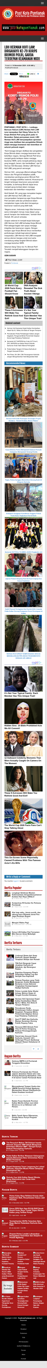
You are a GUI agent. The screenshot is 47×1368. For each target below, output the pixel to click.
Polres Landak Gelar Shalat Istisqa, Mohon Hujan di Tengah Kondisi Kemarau (26, 993)
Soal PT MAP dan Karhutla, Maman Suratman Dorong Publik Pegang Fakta (26, 1021)
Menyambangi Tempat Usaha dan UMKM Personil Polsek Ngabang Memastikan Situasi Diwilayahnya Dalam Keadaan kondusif (26, 1089)
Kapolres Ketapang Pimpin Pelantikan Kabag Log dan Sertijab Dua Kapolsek (26, 974)
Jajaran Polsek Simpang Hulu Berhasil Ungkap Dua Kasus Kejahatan (23, 580)
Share (6, 74)
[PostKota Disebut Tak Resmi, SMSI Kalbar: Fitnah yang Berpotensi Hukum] (8, 1272)
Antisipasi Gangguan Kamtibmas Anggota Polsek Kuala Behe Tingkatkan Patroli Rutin (23, 514)
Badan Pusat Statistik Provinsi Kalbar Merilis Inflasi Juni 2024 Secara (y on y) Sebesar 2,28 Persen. (25, 1104)
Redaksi (23, 1329)
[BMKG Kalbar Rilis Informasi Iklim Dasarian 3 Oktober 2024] (39, 1287)
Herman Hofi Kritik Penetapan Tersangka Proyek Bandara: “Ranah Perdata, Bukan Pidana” (23, 419)
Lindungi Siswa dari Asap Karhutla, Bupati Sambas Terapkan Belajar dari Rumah (27, 957)
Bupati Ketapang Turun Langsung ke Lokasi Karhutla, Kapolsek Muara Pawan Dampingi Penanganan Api (25, 1168)
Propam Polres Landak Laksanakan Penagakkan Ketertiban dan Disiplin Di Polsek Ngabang (25, 1235)
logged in (16, 881)
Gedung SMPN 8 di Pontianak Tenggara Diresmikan (24, 1062)
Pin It (21, 74)
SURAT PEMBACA (23, 1346)
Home (23, 1325)
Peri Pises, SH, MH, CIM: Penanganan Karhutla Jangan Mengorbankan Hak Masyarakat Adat (23, 355)
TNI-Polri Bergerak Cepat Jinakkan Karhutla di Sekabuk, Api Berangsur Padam (25, 966)
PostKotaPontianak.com (26, 1318)
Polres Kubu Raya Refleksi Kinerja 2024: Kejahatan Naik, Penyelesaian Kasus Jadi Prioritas (27, 1197)
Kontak (23, 1359)
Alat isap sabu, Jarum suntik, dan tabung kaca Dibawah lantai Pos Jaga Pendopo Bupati (26, 914)
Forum (23, 1350)
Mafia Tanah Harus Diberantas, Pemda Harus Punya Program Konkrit (25, 1117)
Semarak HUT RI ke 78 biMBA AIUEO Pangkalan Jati (23, 552)
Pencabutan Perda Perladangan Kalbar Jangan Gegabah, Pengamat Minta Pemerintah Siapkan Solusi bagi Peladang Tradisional (23, 336)
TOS (23, 1337)
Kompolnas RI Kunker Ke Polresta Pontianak (26, 904)
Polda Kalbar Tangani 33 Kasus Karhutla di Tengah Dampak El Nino (21, 350)
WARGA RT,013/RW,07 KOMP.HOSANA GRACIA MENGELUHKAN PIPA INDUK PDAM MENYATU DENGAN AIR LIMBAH (23, 656)
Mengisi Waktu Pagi (20, 922)
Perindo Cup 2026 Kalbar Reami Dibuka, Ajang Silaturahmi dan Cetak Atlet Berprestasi (23, 1179)
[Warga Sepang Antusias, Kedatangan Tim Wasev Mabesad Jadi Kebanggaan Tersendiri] (39, 1272)
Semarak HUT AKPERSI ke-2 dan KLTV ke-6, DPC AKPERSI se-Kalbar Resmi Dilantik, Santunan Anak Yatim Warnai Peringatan (22, 343)
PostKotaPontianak (11, 68)
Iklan (23, 1354)
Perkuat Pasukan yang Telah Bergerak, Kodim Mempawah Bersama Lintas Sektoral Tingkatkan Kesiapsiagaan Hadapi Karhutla (27, 984)
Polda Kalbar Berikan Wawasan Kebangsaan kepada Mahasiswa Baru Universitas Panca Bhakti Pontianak (25, 1157)
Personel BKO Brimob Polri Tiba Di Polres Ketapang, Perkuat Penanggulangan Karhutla (26, 1030)
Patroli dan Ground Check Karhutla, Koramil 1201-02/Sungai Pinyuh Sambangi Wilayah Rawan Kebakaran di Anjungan (27, 1040)
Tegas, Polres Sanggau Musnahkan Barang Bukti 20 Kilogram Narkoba (23, 481)
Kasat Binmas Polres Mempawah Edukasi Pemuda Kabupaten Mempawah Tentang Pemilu (24, 451)
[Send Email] (38, 74)
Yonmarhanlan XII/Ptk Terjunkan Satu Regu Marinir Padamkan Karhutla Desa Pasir (25, 1223)
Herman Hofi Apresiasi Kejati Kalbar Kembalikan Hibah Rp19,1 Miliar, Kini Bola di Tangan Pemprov (24, 329)
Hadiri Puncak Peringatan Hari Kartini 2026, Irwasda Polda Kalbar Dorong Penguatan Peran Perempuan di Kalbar (23, 611)
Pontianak (14, 263)
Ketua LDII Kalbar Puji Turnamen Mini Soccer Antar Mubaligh (26, 933)
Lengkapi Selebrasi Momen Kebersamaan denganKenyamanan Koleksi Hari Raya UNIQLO (27, 895)
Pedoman (23, 1333)
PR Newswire (23, 1342)
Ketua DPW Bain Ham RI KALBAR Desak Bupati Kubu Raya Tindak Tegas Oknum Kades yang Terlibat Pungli (26, 1210)
